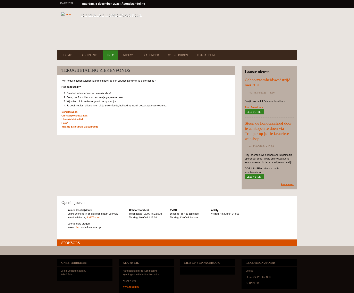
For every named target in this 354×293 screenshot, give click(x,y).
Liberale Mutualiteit (72, 119)
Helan (64, 123)
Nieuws (128, 55)
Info (110, 55)
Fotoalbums (206, 55)
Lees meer (287, 184)
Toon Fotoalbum (254, 107)
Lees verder (255, 111)
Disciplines (89, 55)
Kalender (151, 55)
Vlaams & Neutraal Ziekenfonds (79, 126)
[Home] (66, 14)
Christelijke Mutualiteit (74, 115)
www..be (131, 286)
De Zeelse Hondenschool (111, 15)
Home (67, 55)
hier (77, 227)
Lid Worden (93, 217)
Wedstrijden (178, 55)
